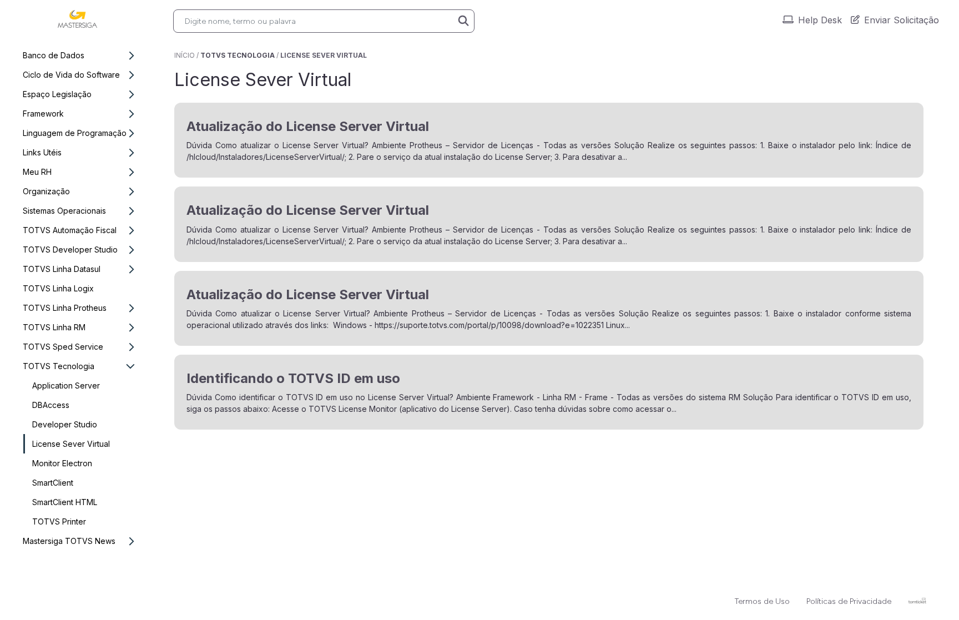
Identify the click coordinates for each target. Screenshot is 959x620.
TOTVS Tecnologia (58, 366)
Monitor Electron (62, 463)
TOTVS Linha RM (54, 327)
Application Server (66, 385)
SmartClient (52, 482)
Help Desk (820, 20)
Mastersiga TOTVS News (69, 541)
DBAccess (50, 405)
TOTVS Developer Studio (70, 249)
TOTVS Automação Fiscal (70, 230)
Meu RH (37, 172)
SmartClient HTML (64, 502)
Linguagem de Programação (75, 133)
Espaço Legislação (57, 94)
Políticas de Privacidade (848, 601)
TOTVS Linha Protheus (65, 307)
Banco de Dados (53, 55)
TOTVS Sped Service (63, 346)
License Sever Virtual (71, 443)
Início (184, 55)
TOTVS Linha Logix (58, 288)
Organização (46, 191)
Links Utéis (42, 152)
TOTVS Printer (59, 521)
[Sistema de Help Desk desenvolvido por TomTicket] (917, 600)
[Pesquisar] (463, 21)
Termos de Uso (762, 601)
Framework (43, 113)
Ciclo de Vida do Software (71, 74)
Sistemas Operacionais (64, 210)
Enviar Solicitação (901, 20)
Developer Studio (64, 424)
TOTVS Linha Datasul (61, 269)
